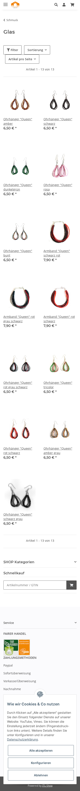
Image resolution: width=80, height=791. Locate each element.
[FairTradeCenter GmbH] (15, 5)
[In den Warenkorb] (71, 585)
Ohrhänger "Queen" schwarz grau (17, 516)
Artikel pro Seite (20, 59)
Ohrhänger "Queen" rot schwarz (17, 450)
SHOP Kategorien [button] (18, 562)
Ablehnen (41, 775)
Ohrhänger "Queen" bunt (17, 253)
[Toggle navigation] (5, 2)
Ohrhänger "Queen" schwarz (58, 121)
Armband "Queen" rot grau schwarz (19, 319)
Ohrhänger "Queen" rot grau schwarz (17, 385)
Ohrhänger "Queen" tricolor (58, 385)
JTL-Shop (47, 785)
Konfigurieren (41, 763)
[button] (57, 4)
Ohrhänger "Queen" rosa (58, 187)
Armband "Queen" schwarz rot (57, 253)
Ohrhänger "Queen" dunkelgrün (17, 187)
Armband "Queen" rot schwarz (59, 319)
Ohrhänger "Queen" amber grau (58, 450)
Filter (14, 50)
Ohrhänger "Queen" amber (17, 121)
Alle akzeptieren (41, 750)
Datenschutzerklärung (22, 739)
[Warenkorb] (72, 4)
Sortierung (35, 50)
